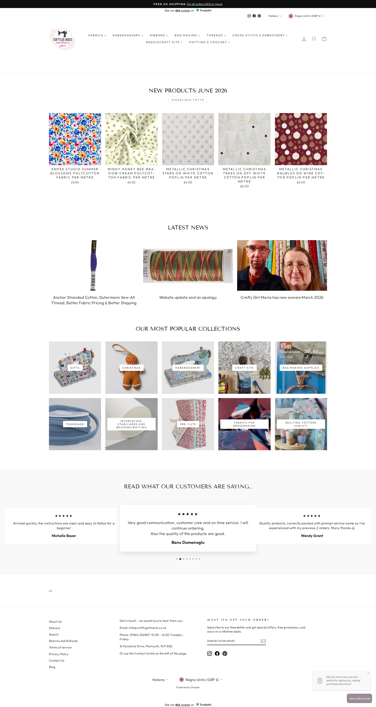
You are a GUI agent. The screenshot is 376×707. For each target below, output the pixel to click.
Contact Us (56, 660)
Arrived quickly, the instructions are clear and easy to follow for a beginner (64, 525)
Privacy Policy (59, 654)
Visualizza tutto (188, 99)
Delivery (55, 628)
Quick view (75, 160)
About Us (55, 621)
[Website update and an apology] (188, 265)
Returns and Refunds (63, 641)
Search (54, 634)
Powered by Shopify (188, 687)
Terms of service (60, 647)
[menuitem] (97, 35)
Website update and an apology (188, 297)
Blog (52, 667)
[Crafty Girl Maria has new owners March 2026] (282, 265)
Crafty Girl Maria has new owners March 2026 (282, 297)
